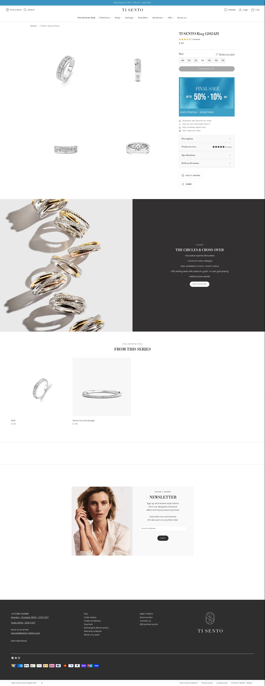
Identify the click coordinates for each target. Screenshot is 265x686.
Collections (104, 17)
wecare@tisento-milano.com (25, 633)
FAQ (86, 613)
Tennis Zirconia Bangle (83, 420)
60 (223, 60)
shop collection (200, 284)
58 (216, 60)
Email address (147, 524)
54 (203, 60)
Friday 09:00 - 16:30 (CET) (23, 622)
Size (181, 53)
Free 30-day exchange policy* (196, 124)
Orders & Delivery (92, 620)
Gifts (170, 17)
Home (33, 26)
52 (196, 60)
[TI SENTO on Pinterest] (16, 658)
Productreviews (207, 146)
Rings (117, 17)
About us (181, 17)
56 (209, 60)
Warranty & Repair (93, 631)
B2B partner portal (149, 624)
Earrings (129, 17)
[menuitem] (189, 683)
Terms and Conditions (188, 683)
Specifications (188, 155)
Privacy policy (207, 683)
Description (187, 138)
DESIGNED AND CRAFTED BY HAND (196, 121)
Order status (90, 617)
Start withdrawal (19, 640)
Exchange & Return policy (96, 627)
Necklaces (158, 17)
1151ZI (13, 420)
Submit (163, 538)
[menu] (27, 683)
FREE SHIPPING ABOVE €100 (194, 127)
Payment (88, 624)
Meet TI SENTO (146, 613)
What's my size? (227, 54)
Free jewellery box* (191, 131)
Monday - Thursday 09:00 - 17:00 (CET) (29, 617)
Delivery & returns (190, 163)
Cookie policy (222, 683)
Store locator (146, 617)
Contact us (145, 620)
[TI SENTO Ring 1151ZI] (40, 387)
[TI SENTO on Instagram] (19, 658)
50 (189, 60)
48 (182, 60)
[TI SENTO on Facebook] (13, 658)
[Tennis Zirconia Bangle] (101, 387)
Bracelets (142, 17)
